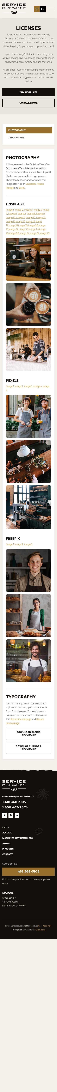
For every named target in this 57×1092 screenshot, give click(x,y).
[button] (52, 9)
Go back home (28, 102)
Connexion (40, 930)
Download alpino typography (29, 733)
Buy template (29, 92)
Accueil (7, 832)
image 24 (34, 229)
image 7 (22, 213)
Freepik (10, 187)
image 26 (14, 233)
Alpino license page (21, 719)
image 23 (23, 229)
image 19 (23, 225)
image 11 (20, 217)
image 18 (13, 225)
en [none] (42, 8)
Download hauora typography (28, 747)
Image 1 (10, 209)
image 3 (28, 209)
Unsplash (31, 183)
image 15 (20, 221)
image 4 (37, 209)
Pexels (40, 183)
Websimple (47, 926)
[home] (14, 9)
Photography (17, 130)
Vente (6, 843)
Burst (22, 187)
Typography (16, 137)
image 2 (19, 209)
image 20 (33, 225)
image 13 (40, 217)
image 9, (40, 213)
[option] (43, 9)
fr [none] (37, 8)
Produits (8, 848)
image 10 (10, 217)
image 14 (10, 221)
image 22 (13, 229)
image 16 (30, 221)
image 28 (34, 233)
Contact (7, 854)
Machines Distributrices (17, 838)
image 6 (12, 213)
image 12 (30, 217)
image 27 (24, 233)
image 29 (45, 233)
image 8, (31, 213)
